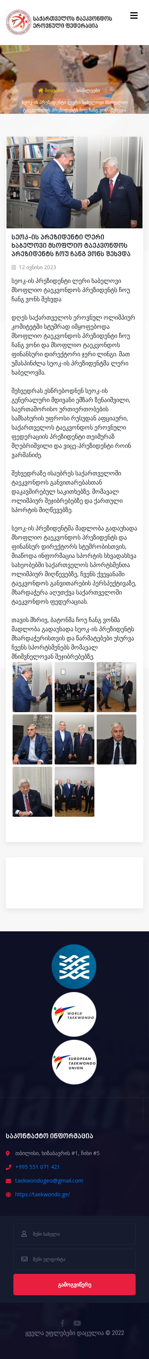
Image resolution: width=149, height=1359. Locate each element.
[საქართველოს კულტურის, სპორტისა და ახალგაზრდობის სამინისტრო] (74, 966)
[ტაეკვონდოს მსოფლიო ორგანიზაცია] (74, 1014)
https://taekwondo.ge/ (42, 1194)
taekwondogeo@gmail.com (49, 1180)
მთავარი (54, 90)
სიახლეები (88, 90)
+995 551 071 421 (37, 1166)
